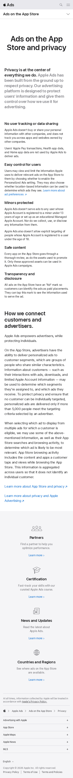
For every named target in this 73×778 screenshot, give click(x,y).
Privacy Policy (11, 772)
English (7, 761)
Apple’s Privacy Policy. (34, 701)
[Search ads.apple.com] (61, 5)
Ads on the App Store (21, 14)
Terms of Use (30, 772)
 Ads (8, 4)
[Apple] (4, 710)
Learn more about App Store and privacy (34, 486)
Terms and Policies (52, 772)
